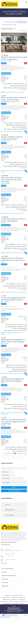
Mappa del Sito (5, 586)
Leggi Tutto (12, 70)
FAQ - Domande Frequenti (7, 568)
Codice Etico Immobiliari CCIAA (9, 575)
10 (25, 455)
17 (20, 458)
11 (2, 458)
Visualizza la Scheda (6, 73)
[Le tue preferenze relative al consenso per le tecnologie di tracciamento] (25, 615)
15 (14, 458)
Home (2, 18)
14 (11, 458)
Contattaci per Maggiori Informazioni (9, 542)
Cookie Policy (5, 582)
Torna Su (14, 606)
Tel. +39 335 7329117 (9, 555)
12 (5, 458)
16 (17, 458)
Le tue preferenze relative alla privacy (10, 615)
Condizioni (4, 572)
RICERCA (14, 487)
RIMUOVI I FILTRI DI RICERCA (14, 490)
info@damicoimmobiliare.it (10, 559)
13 (8, 458)
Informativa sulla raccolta (5, 616)
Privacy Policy (5, 579)
